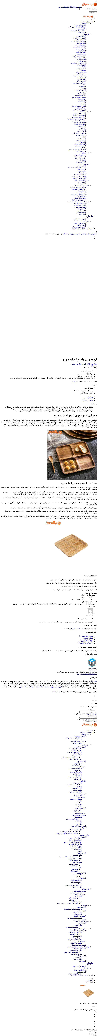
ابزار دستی (82, 210)
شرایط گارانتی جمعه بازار (85, 643)
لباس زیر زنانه (73, 898)
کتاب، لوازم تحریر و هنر (82, 180)
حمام (84, 84)
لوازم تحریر (82, 182)
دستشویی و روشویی (79, 83)
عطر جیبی (75, 869)
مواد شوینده (82, 99)
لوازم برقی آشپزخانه (79, 38)
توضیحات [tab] (90, 397)
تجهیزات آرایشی (81, 135)
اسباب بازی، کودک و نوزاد (81, 185)
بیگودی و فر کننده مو (79, 120)
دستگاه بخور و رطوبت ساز (77, 149)
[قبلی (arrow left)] (96, 1035)
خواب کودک (82, 196)
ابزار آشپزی (82, 50)
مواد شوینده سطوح (72, 819)
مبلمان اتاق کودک (80, 198)
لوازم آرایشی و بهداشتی (35, 686)
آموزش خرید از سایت (86, 639)
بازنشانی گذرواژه (91, 714)
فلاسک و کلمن (81, 59)
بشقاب (65, 233)
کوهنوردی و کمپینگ (80, 174)
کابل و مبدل (82, 29)
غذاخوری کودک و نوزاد (79, 200)
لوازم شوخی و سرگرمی (78, 194)
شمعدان (83, 70)
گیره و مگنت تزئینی (72, 784)
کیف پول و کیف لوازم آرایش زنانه (67, 903)
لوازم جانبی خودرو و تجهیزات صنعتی (78, 201)
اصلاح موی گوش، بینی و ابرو (77, 119)
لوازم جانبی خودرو (80, 203)
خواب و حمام (81, 81)
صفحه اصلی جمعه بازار (86, 636)
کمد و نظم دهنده (80, 95)
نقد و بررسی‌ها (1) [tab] (87, 400)
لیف (76, 802)
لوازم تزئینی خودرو (80, 205)
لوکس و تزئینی (81, 68)
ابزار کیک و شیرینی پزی (78, 41)
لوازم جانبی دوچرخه (79, 178)
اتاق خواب (82, 86)
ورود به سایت (92, 715)
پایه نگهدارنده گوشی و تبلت (77, 27)
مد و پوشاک (85, 153)
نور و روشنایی (81, 77)
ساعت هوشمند (81, 32)
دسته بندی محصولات (86, 21)
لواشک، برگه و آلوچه (79, 219)
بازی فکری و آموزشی (79, 189)
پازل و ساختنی (81, 191)
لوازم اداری (82, 183)
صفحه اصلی (89, 20)
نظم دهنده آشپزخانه (79, 47)
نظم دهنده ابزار (81, 212)
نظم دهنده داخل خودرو (71, 952)
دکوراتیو (83, 66)
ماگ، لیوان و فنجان (80, 57)
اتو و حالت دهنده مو (79, 122)
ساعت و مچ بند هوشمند (78, 30)
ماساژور (83, 147)
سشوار (83, 128)
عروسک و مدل (81, 192)
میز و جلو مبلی (81, 72)
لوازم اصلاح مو (81, 140)
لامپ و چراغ (82, 79)
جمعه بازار (93, 681)
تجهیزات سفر (81, 169)
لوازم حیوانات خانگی (79, 110)
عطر (84, 137)
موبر (76, 876)
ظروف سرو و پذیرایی (79, 56)
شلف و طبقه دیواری (79, 75)
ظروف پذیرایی (70, 497)
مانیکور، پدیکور (73, 860)
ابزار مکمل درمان (80, 146)
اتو (85, 102)
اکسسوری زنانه (81, 162)
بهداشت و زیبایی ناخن (79, 133)
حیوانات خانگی (81, 108)
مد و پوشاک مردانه (80, 155)
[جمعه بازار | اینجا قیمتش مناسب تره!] (88, 18)
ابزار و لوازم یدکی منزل (78, 106)
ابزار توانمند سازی (80, 144)
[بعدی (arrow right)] (94, 1035)
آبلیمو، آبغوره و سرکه (79, 227)
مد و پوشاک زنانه (80, 158)
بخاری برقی (82, 92)
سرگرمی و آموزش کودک (78, 187)
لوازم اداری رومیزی (72, 927)
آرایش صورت (81, 131)
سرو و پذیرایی (81, 54)
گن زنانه (71, 900)
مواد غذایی (90, 216)
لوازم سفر (23, 686)
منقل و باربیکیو (81, 52)
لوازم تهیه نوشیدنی (80, 39)
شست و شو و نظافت (79, 97)
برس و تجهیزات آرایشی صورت (68, 856)
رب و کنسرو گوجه (80, 223)
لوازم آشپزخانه (81, 36)
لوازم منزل (85, 34)
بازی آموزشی (74, 934)
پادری (84, 88)
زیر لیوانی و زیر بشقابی (78, 63)
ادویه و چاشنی (81, 225)
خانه (96, 233)
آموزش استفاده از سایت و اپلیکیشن (82, 228)
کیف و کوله (82, 173)
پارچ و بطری (82, 61)
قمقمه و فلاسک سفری (78, 176)
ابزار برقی (82, 214)
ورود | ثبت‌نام (92, 12)
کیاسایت (55, 692)
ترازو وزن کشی (81, 151)
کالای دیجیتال (85, 23)
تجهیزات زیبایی (73, 865)
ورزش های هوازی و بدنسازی (77, 167)
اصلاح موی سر (81, 126)
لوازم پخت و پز (81, 48)
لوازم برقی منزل (80, 90)
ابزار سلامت (82, 142)
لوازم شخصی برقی (80, 113)
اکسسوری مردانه (80, 156)
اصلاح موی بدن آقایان (79, 115)
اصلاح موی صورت (80, 124)
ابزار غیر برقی (81, 209)
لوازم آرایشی (81, 129)
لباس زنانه (82, 160)
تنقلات (87, 218)
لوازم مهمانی (81, 65)
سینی (76, 770)
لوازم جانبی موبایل (80, 25)
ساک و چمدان (81, 171)
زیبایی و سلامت (84, 111)
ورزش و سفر (85, 164)
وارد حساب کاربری (77, 628)
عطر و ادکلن (74, 871)
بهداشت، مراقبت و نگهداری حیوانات (67, 833)
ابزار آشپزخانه (81, 43)
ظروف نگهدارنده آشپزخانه (70, 757)
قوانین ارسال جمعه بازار (85, 641)
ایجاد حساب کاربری (91, 721)
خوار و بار (86, 221)
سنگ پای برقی (73, 864)
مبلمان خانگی (81, 74)
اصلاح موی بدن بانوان (79, 117)
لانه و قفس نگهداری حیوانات (69, 831)
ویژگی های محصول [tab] (87, 398)
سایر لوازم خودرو (80, 207)
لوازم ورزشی (81, 165)
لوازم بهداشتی (81, 138)
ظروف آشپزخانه (80, 45)
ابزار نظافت (82, 101)
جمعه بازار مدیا (88, 638)
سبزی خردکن (81, 93)
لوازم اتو (83, 104)
